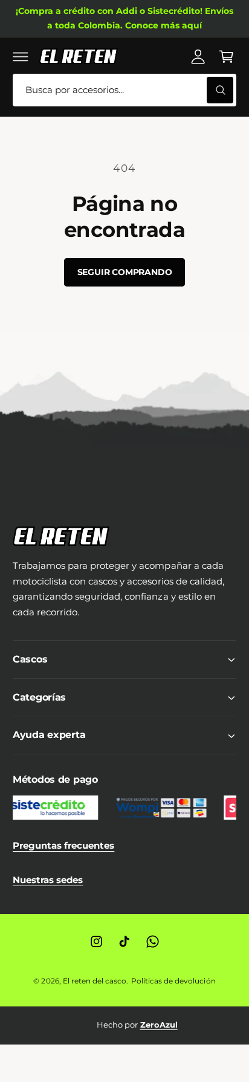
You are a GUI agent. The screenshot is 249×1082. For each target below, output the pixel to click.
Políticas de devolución (173, 980)
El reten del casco (94, 980)
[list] (124, 1025)
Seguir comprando (124, 272)
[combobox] (124, 90)
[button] (20, 56)
